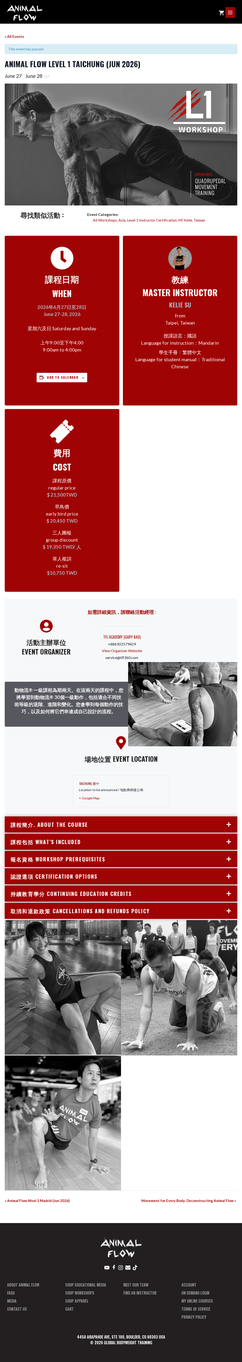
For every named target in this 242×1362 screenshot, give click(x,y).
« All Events (14, 36)
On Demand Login (195, 1293)
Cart (69, 1309)
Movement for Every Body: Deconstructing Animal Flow (188, 1200)
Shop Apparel (76, 1301)
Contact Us (17, 1309)
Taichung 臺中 (89, 783)
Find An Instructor (139, 1293)
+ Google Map (89, 798)
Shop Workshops (79, 1293)
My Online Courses (197, 1301)
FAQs (11, 1293)
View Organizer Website (122, 650)
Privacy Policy (194, 1317)
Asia (121, 220)
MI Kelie (185, 220)
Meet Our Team (135, 1285)
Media (12, 1301)
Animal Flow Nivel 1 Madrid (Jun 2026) (37, 1200)
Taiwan (199, 220)
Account (189, 1285)
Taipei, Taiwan (180, 322)
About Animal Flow (23, 1285)
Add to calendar (62, 377)
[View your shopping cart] (221, 12)
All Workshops (105, 220)
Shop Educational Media (85, 1285)
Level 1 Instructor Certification (152, 220)
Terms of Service (196, 1309)
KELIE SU (180, 304)
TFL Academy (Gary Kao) (122, 637)
